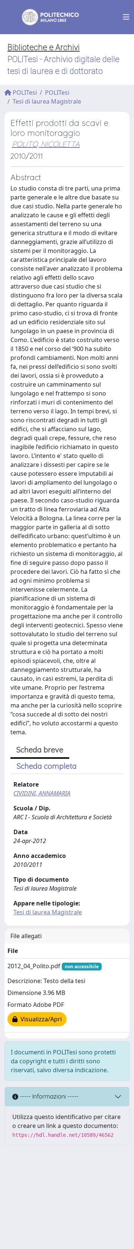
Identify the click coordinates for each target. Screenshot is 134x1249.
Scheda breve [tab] (39, 749)
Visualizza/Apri (39, 1019)
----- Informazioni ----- (48, 1096)
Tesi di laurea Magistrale (47, 101)
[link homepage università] (45, 17)
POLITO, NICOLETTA (46, 144)
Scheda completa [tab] (47, 766)
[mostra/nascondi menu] (126, 17)
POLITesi (24, 92)
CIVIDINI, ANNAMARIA (41, 793)
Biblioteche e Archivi (43, 47)
